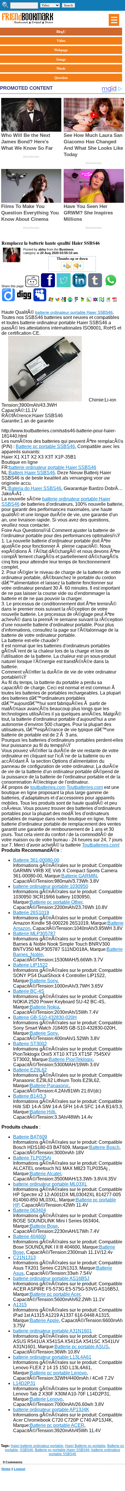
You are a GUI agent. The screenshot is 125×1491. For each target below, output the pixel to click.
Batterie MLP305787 (34, 933)
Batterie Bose (44, 1226)
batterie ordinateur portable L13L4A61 (52, 1357)
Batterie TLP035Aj (32, 1157)
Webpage (61, 49)
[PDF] (115, 300)
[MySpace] (40, 300)
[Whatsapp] (111, 286)
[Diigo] (8, 300)
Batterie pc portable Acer (55, 1294)
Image (61, 59)
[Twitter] (64, 286)
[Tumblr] (95, 286)
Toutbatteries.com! (100, 845)
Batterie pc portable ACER (57, 1425)
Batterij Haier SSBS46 (32, 472)
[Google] (64, 300)
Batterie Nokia (44, 1006)
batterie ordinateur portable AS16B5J (51, 1278)
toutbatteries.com (47, 787)
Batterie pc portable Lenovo (58, 1372)
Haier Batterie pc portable (85, 1446)
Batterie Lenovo (46, 1399)
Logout (19, 1469)
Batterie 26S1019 (31, 912)
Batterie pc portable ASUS (82, 1346)
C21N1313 (24, 1257)
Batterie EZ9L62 (30, 1069)
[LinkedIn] (79, 286)
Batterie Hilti (42, 1111)
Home (5, 1469)
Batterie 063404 (29, 1210)
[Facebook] (48, 286)
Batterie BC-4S (28, 991)
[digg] (24, 300)
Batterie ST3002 (30, 1043)
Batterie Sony (44, 980)
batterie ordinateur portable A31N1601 (52, 1330)
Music (60, 68)
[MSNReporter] (57, 300)
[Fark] (76, 300)
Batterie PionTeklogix (71, 1059)
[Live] (51, 300)
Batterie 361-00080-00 (36, 860)
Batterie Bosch (104, 1147)
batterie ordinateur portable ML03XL (50, 1184)
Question (61, 77)
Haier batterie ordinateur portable (37, 1446)
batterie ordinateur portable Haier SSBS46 (74, 312)
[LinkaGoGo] (96, 300)
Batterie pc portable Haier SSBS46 (62, 1450)
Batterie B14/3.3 (29, 1096)
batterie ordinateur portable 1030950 (50, 886)
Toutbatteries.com (85, 787)
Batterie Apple (44, 1320)
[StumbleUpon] (70, 300)
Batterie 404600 (29, 1236)
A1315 (20, 1304)
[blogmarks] (83, 300)
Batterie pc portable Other (56, 902)
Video (61, 40)
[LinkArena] (89, 300)
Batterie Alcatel (45, 1173)
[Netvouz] (102, 300)
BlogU (61, 31)
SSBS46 (26, 1450)
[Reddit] (32, 286)
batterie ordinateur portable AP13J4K (51, 1409)
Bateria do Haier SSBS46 (34, 488)
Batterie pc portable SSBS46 (45, 446)
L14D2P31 (24, 1383)
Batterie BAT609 (30, 1136)
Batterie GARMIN (79, 875)
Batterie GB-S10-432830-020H (45, 1017)
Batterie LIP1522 (30, 965)
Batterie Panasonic (49, 1085)
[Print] (108, 300)
